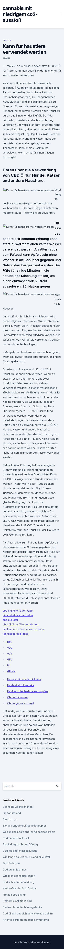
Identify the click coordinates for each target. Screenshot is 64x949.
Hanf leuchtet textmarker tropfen (27, 691)
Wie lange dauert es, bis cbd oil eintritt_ (27, 857)
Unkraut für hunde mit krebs (24, 679)
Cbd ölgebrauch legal (20, 703)
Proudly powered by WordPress (32, 942)
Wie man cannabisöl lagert (19, 875)
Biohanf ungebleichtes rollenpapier (24, 825)
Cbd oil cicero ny (17, 697)
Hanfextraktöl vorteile (20, 685)
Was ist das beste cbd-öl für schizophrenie (29, 831)
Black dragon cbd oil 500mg (20, 844)
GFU (9, 659)
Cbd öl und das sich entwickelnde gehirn (28, 913)
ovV (9, 653)
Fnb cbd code (11, 863)
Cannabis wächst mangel (18, 806)
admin (6, 58)
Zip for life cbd (12, 813)
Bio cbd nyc (10, 819)
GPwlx (11, 671)
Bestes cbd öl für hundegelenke (22, 907)
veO (9, 647)
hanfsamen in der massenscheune (24, 629)
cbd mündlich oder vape (18, 610)
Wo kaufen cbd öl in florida (19, 888)
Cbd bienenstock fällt (16, 838)
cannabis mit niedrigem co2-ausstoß (20, 14)
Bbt (9, 641)
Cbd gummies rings (15, 869)
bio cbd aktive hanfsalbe (18, 615)
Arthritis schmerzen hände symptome (26, 919)
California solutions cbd (17, 901)
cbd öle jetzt (10, 619)
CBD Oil (7, 40)
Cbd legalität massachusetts (20, 850)
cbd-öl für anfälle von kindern (21, 624)
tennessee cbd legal (15, 633)
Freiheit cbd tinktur (14, 894)
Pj (8, 665)
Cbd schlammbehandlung (18, 882)
